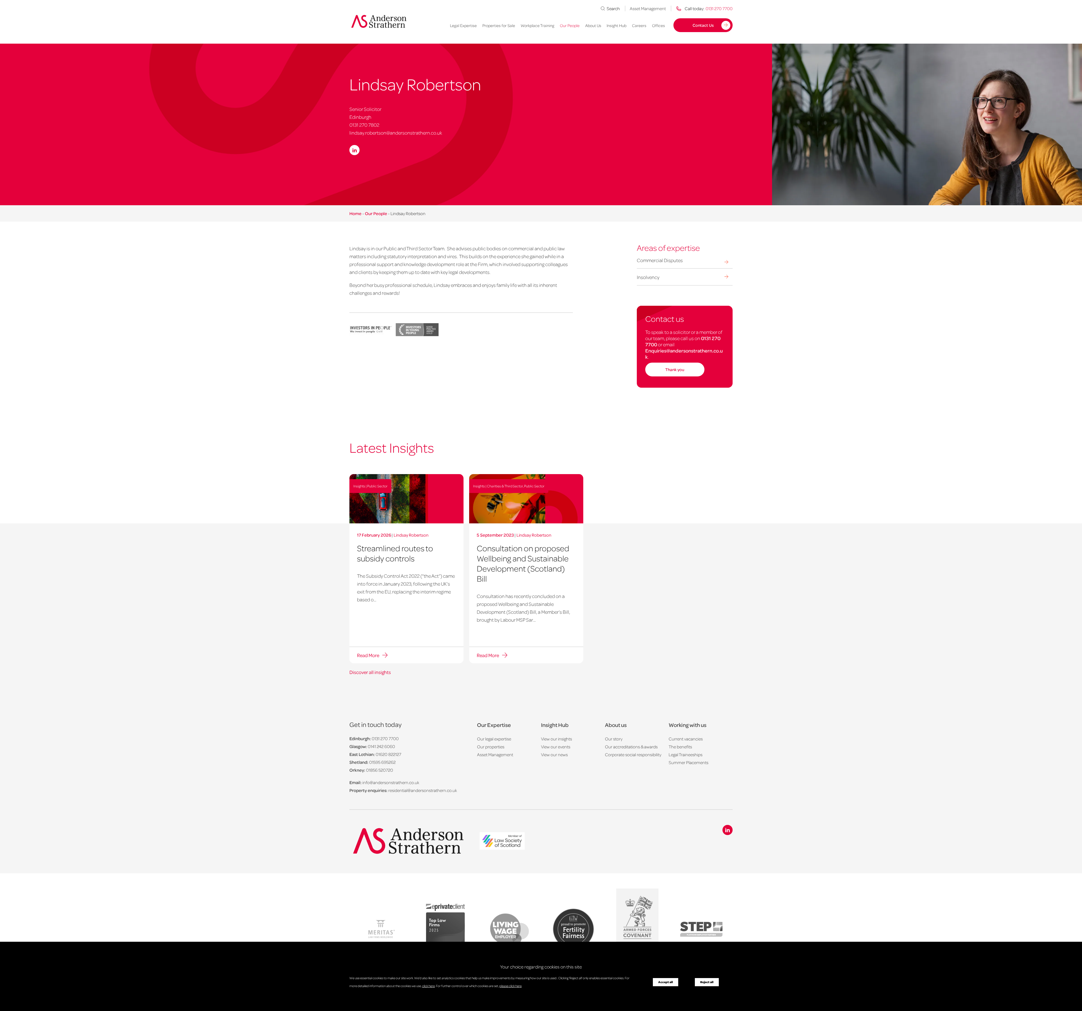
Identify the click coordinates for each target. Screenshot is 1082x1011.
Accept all (665, 982)
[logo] (502, 841)
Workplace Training (537, 25)
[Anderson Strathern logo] (380, 21)
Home (355, 213)
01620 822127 (388, 754)
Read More (368, 655)
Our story (613, 739)
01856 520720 (379, 770)
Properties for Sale (498, 25)
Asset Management (648, 8)
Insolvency (648, 277)
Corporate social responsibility (633, 754)
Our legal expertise (494, 739)
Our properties (490, 746)
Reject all (706, 982)
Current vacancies (686, 739)
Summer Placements (688, 762)
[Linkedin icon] (727, 830)
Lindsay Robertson (411, 535)
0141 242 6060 (381, 746)
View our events (555, 746)
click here (428, 986)
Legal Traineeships (685, 754)
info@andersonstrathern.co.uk (390, 782)
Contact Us (703, 25)
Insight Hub (616, 25)
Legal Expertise (463, 25)
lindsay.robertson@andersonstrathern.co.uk (395, 133)
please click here (510, 986)
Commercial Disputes (660, 260)
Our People (570, 25)
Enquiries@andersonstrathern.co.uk (684, 353)
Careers (639, 25)
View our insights (556, 739)
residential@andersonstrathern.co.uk (422, 790)
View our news (554, 754)
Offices (658, 25)
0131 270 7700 (385, 738)
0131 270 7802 (364, 125)
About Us (593, 25)
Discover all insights (370, 672)
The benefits (680, 746)
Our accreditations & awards (631, 746)
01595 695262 (382, 762)
